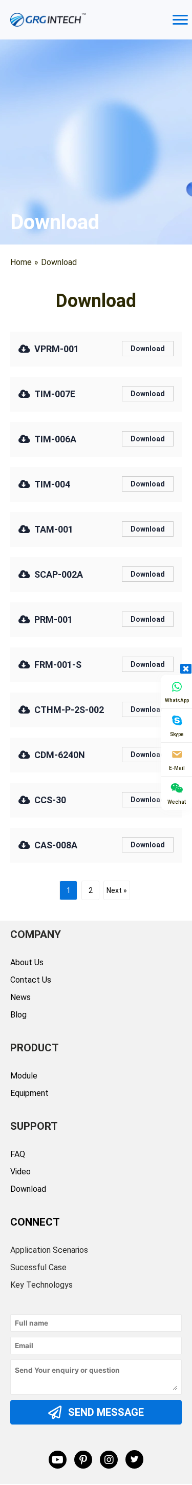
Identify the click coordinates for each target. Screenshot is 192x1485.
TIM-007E (54, 394)
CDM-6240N (59, 754)
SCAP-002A (58, 574)
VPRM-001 (56, 348)
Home (21, 262)
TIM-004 (52, 484)
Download (148, 348)
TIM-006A (55, 439)
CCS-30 (50, 800)
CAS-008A (55, 845)
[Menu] (180, 20)
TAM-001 (53, 529)
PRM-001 (53, 619)
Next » (116, 890)
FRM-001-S (57, 664)
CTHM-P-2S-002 (69, 709)
